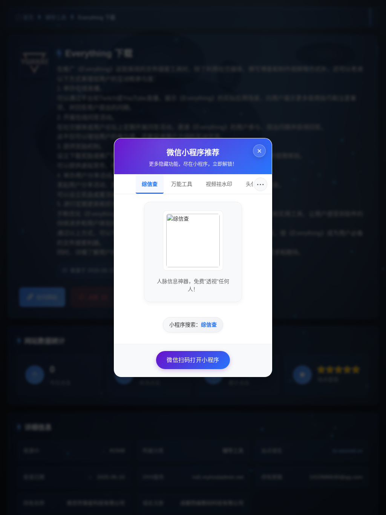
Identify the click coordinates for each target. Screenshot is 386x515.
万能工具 (181, 184)
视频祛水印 (219, 184)
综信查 (150, 184)
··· (261, 184)
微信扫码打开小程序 (193, 360)
